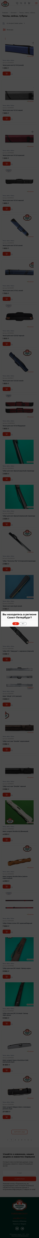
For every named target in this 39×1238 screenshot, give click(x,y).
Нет (23, 623)
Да (16, 623)
